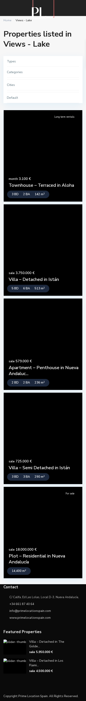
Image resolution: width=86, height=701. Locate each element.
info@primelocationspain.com (30, 611)
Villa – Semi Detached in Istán (39, 468)
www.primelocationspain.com (30, 618)
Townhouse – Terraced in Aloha (41, 185)
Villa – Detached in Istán (34, 279)
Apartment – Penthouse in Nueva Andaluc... (43, 371)
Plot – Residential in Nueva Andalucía (37, 559)
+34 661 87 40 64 (21, 604)
